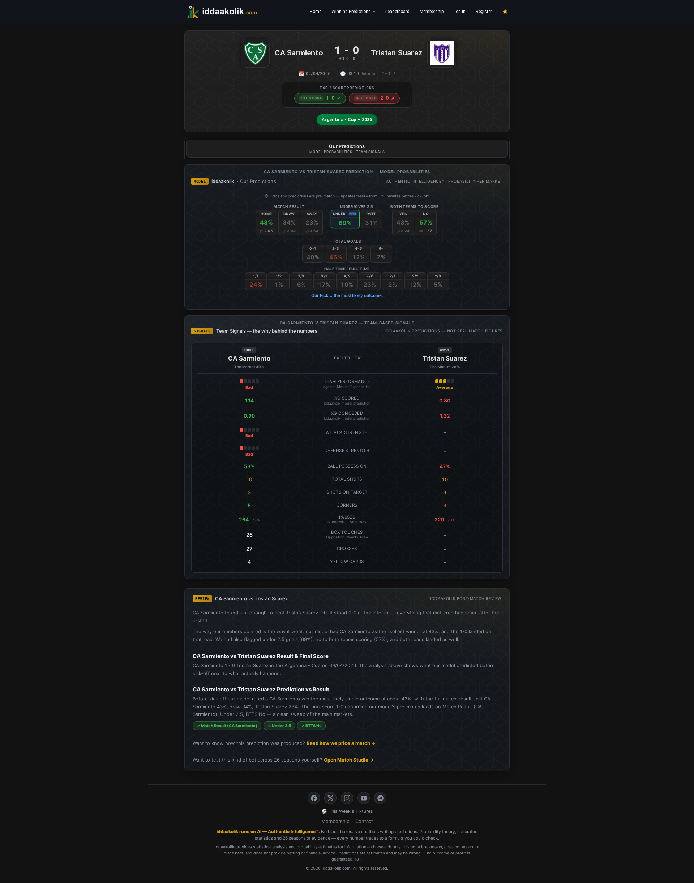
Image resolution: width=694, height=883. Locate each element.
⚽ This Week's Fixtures (347, 811)
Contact (364, 821)
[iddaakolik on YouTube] (363, 798)
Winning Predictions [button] (351, 11)
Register (484, 11)
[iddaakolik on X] (330, 798)
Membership (432, 11)
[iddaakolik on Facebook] (314, 798)
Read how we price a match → (341, 743)
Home (315, 11)
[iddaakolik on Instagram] (347, 798)
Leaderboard (397, 11)
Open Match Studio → (349, 760)
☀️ (505, 11)
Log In (460, 11)
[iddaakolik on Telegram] (380, 798)
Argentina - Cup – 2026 (347, 119)
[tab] (347, 149)
